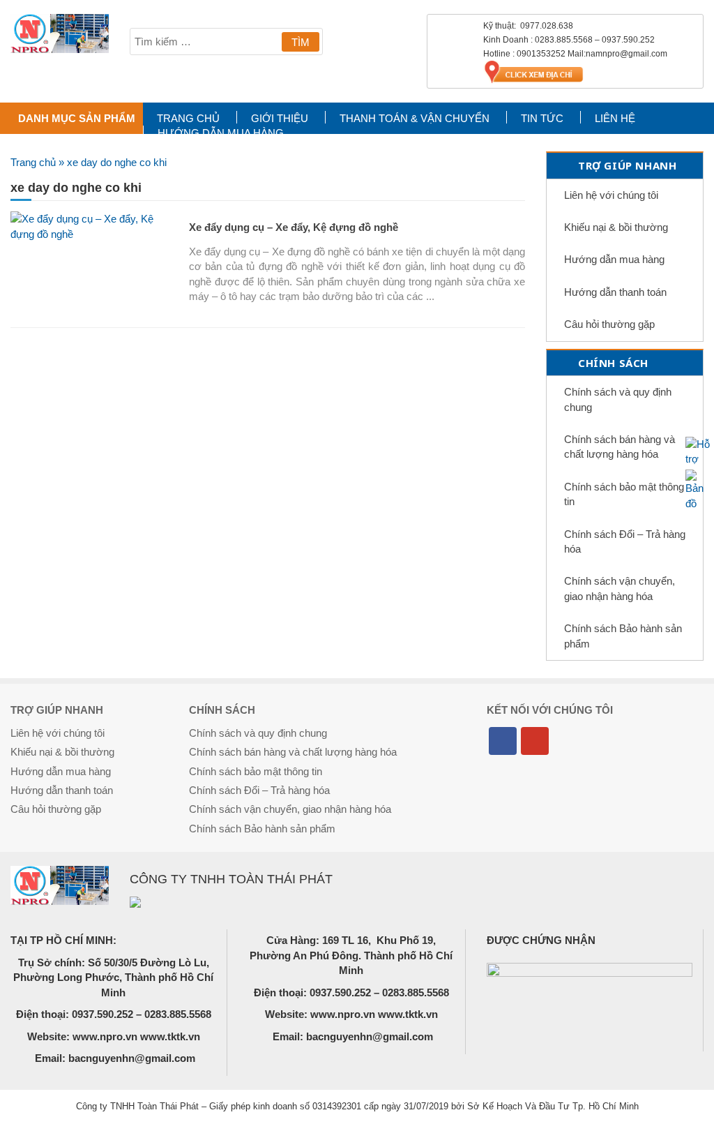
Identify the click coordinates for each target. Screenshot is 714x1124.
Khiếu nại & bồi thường (616, 227)
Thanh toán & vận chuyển (414, 118)
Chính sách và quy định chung (617, 399)
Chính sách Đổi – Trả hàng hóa (624, 541)
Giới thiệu (279, 118)
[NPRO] (59, 33)
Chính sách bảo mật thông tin (624, 494)
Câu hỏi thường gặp (609, 324)
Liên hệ (615, 118)
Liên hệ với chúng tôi (611, 195)
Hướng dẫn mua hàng (221, 133)
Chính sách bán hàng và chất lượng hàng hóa (619, 446)
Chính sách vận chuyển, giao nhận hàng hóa (619, 588)
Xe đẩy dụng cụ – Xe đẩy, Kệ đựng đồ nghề (293, 227)
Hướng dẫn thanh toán (615, 292)
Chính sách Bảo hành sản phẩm (623, 635)
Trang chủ (188, 118)
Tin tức (542, 118)
